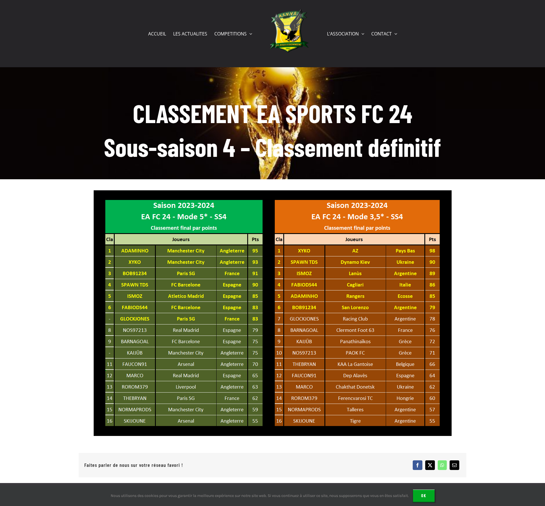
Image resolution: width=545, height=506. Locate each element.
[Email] (454, 465)
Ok (423, 495)
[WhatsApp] (442, 465)
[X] (430, 465)
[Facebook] (417, 465)
